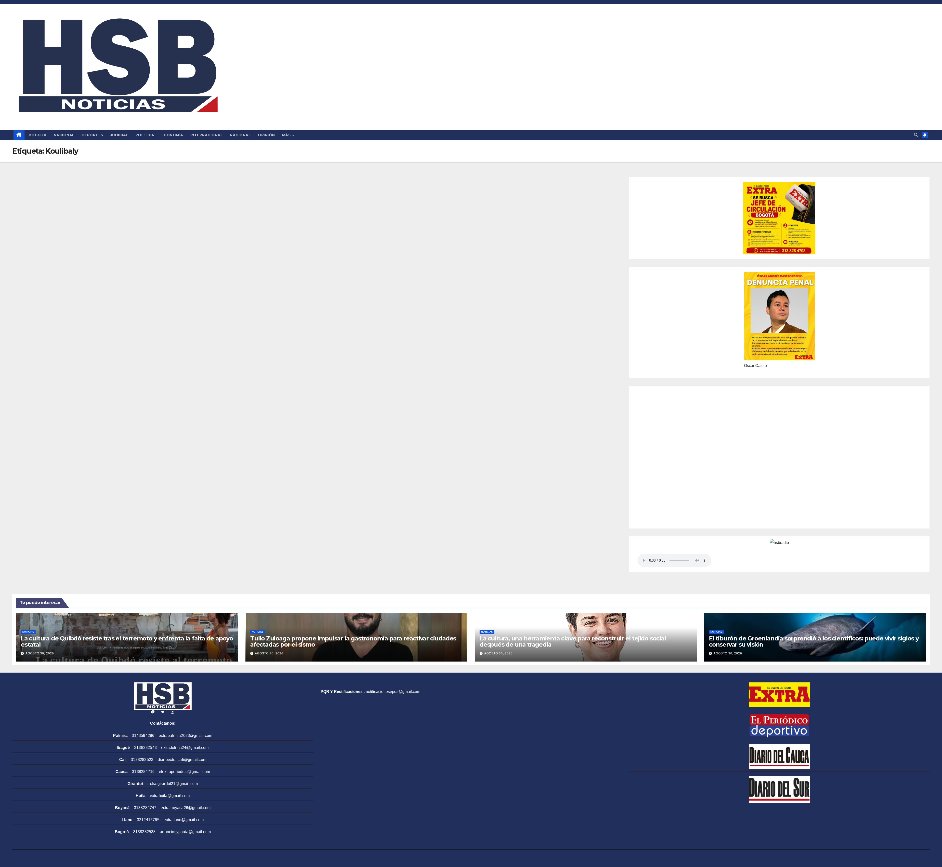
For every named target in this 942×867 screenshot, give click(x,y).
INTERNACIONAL (206, 135)
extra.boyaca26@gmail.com (185, 808)
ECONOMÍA (172, 135)
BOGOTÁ (38, 135)
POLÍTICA (144, 135)
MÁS (287, 135)
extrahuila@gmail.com (170, 796)
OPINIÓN (266, 135)
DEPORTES (92, 135)
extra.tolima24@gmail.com (185, 747)
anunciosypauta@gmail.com (185, 832)
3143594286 (143, 735)
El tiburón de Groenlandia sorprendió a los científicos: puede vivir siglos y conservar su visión (814, 641)
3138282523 (142, 760)
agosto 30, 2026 (40, 653)
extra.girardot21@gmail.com (172, 784)
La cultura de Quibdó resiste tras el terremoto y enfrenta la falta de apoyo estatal (127, 641)
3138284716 (143, 772)
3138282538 (144, 832)
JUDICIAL (119, 135)
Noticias (28, 631)
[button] (916, 135)
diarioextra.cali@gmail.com (182, 760)
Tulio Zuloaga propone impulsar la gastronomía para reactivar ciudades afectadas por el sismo (353, 641)
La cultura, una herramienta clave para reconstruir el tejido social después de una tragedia (573, 641)
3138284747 (145, 808)
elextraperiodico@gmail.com (184, 772)
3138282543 (145, 747)
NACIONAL (64, 135)
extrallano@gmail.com (184, 820)
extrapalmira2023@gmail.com (185, 735)
